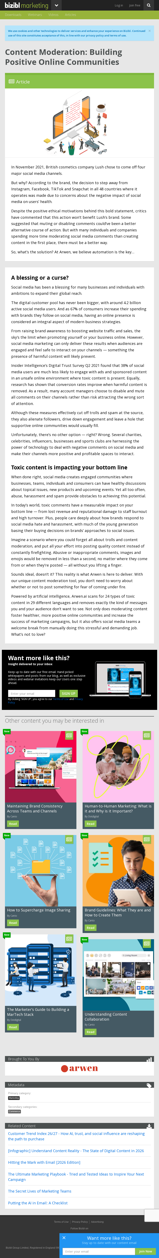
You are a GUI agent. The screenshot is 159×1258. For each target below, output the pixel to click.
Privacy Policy (80, 1222)
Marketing (14, 1098)
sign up (68, 693)
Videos (53, 14)
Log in (119, 5)
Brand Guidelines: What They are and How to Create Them (118, 912)
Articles (70, 14)
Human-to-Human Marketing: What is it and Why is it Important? (118, 808)
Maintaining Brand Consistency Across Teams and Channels (35, 808)
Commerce (14, 1111)
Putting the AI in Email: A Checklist (37, 1202)
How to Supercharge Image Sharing (38, 910)
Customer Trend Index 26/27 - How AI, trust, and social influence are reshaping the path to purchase (76, 1136)
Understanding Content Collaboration (106, 1016)
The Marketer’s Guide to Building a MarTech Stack (38, 1012)
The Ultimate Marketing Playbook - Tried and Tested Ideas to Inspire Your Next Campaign (76, 1177)
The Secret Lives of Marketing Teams (39, 1191)
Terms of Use (61, 699)
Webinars (35, 14)
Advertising (97, 1222)
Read (13, 824)
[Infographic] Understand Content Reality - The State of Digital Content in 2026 (76, 1150)
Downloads (13, 14)
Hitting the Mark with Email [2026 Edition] (44, 1162)
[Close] (63, 1239)
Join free (134, 5)
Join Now (145, 1251)
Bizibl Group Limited (17, 1247)
